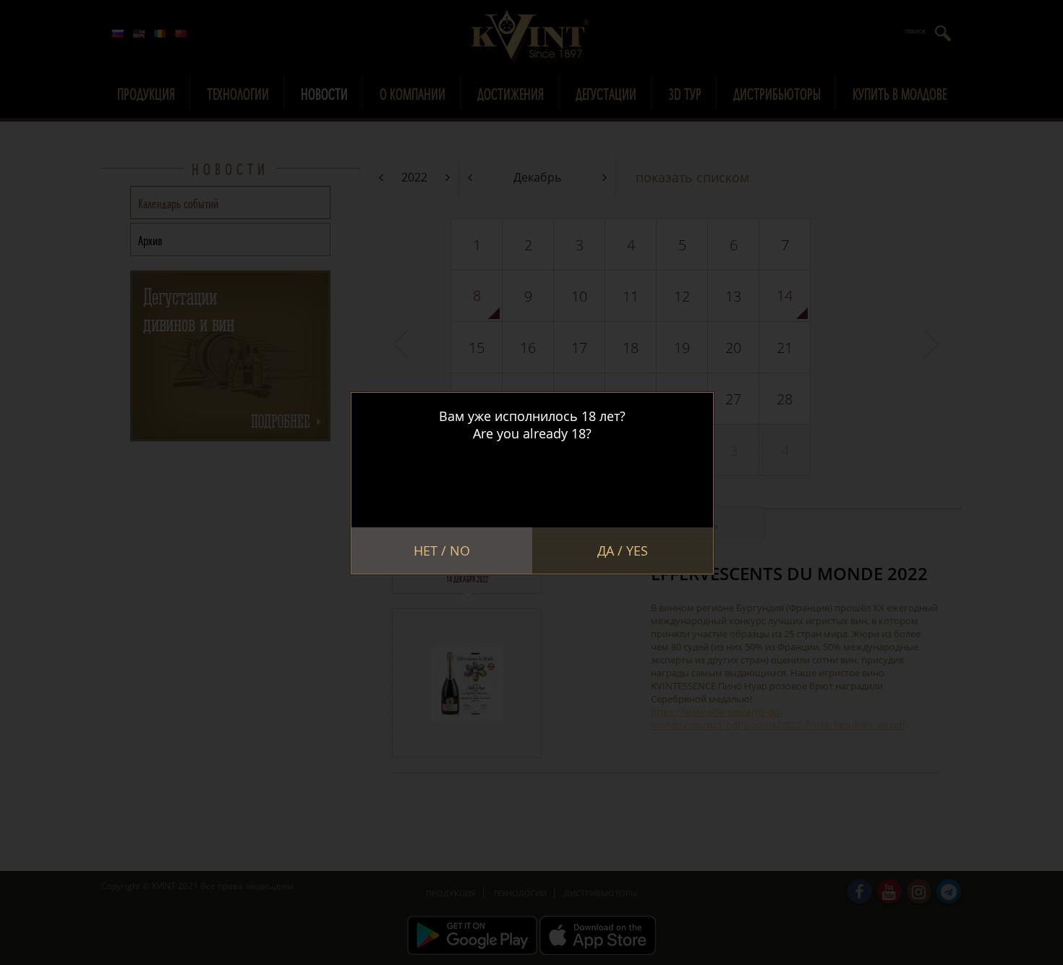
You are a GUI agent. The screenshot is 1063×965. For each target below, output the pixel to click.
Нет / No (442, 550)
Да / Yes (622, 550)
